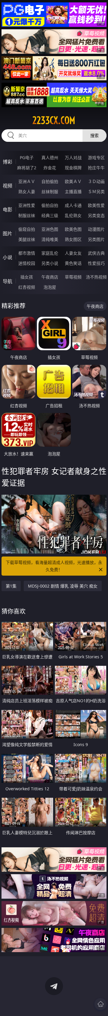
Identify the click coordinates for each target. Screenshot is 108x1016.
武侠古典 (96, 253)
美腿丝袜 (26, 239)
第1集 (11, 586)
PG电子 (27, 157)
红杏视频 (26, 287)
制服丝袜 (26, 215)
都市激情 (26, 253)
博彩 (7, 162)
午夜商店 (49, 277)
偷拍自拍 (49, 205)
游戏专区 (96, 157)
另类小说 (49, 263)
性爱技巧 (96, 263)
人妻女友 (73, 253)
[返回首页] (100, 1004)
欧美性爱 (96, 205)
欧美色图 (73, 229)
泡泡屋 (50, 287)
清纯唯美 (49, 239)
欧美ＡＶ (73, 181)
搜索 (94, 135)
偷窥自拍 (26, 229)
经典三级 (49, 215)
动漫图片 (96, 229)
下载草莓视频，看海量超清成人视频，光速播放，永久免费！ (54, 566)
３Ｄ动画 (96, 181)
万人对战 (73, 157)
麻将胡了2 (26, 167)
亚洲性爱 (26, 205)
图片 (7, 233)
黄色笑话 (73, 263)
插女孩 (26, 277)
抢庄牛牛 (96, 167)
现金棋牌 (73, 167)
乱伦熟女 (73, 215)
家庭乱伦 (49, 253)
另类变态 (96, 215)
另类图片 (96, 239)
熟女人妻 (26, 191)
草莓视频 (73, 277)
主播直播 (73, 191)
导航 (7, 281)
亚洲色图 (49, 229)
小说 (7, 257)
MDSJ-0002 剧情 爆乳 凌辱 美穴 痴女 (63, 586)
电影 (7, 209)
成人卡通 (73, 205)
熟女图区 (73, 239)
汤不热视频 (96, 277)
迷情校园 (26, 263)
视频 (7, 185)
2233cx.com (53, 120)
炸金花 (50, 167)
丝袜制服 (49, 191)
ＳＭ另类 (96, 191)
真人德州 (49, 157)
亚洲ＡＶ (26, 181)
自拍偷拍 (49, 181)
